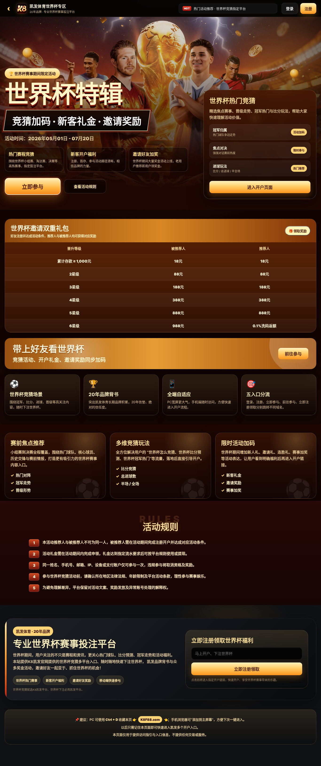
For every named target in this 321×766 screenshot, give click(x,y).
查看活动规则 (85, 186)
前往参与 (293, 353)
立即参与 (32, 187)
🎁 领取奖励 (298, 231)
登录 (290, 8)
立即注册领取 (246, 669)
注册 (308, 8)
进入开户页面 (260, 187)
